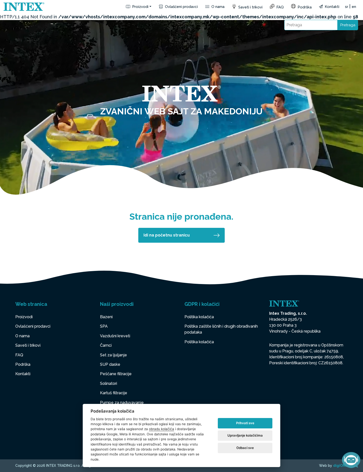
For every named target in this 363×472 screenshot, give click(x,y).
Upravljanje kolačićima (245, 435)
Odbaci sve (245, 448)
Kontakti (331, 6)
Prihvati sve (245, 423)
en (354, 6)
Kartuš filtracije (113, 393)
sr (346, 6)
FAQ (279, 7)
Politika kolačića (199, 317)
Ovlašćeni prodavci (181, 6)
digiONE (340, 466)
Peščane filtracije (116, 373)
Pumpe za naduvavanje (122, 402)
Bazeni (106, 317)
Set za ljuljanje (113, 355)
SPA (104, 326)
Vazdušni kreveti (115, 336)
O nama (217, 6)
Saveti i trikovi (249, 7)
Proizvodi (139, 6)
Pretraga (347, 25)
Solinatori (108, 383)
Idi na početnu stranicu (166, 235)
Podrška (304, 7)
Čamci (106, 345)
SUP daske (110, 364)
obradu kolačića (161, 429)
